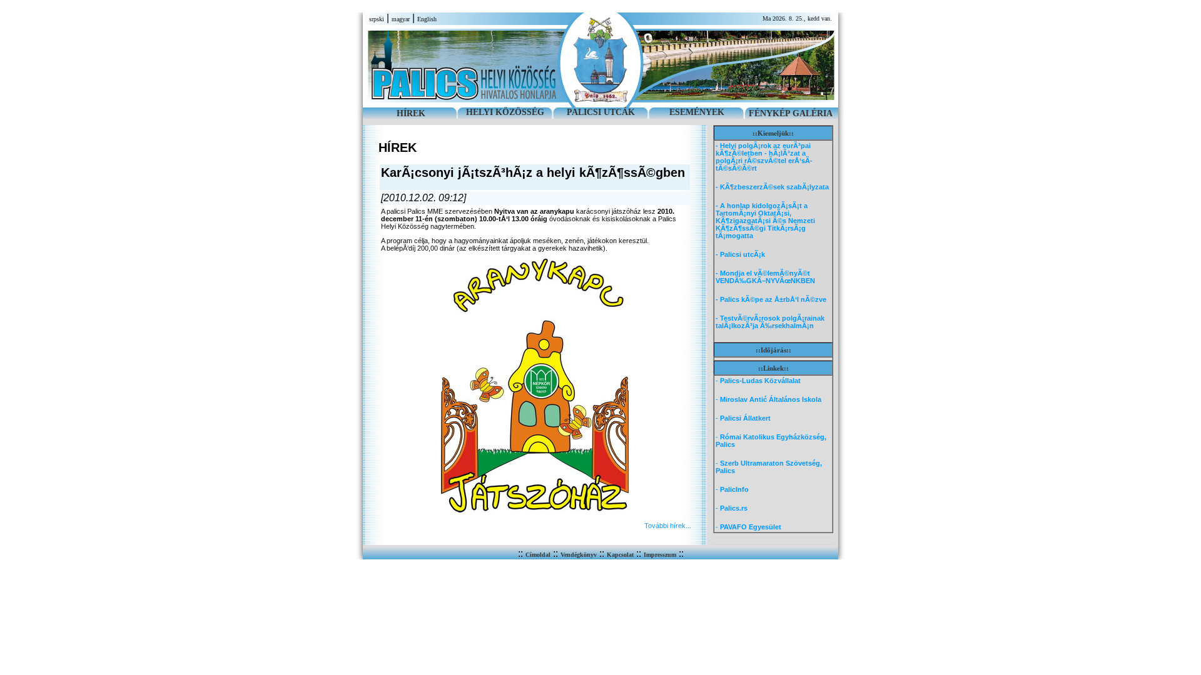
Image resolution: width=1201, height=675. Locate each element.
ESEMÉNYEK (696, 112)
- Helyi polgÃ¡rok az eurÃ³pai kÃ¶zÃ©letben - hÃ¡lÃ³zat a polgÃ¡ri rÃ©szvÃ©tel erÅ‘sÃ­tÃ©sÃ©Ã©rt (764, 157)
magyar (401, 19)
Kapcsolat (620, 554)
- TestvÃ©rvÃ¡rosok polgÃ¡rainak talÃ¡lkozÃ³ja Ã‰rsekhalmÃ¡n (770, 321)
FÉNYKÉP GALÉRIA (791, 113)
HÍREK (411, 113)
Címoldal (537, 554)
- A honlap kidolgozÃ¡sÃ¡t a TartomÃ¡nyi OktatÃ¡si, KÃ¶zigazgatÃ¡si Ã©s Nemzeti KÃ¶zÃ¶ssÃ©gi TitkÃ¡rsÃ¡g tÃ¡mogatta (765, 220)
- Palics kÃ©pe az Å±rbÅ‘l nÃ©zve (771, 299)
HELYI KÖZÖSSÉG (505, 112)
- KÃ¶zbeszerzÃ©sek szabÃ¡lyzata (772, 187)
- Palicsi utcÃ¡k (740, 254)
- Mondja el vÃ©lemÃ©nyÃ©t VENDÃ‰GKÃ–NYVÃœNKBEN (765, 276)
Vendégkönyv (578, 554)
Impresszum (660, 554)
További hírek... (667, 525)
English (427, 19)
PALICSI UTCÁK (601, 112)
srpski (376, 19)
